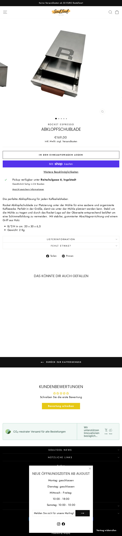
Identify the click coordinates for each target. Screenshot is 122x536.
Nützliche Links (60, 457)
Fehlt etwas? (61, 245)
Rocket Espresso (61, 124)
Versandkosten (69, 141)
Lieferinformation (61, 239)
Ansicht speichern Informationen (28, 189)
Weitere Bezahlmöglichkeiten (61, 172)
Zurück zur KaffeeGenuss (63, 362)
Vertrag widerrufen (106, 530)
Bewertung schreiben (61, 406)
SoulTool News (60, 449)
